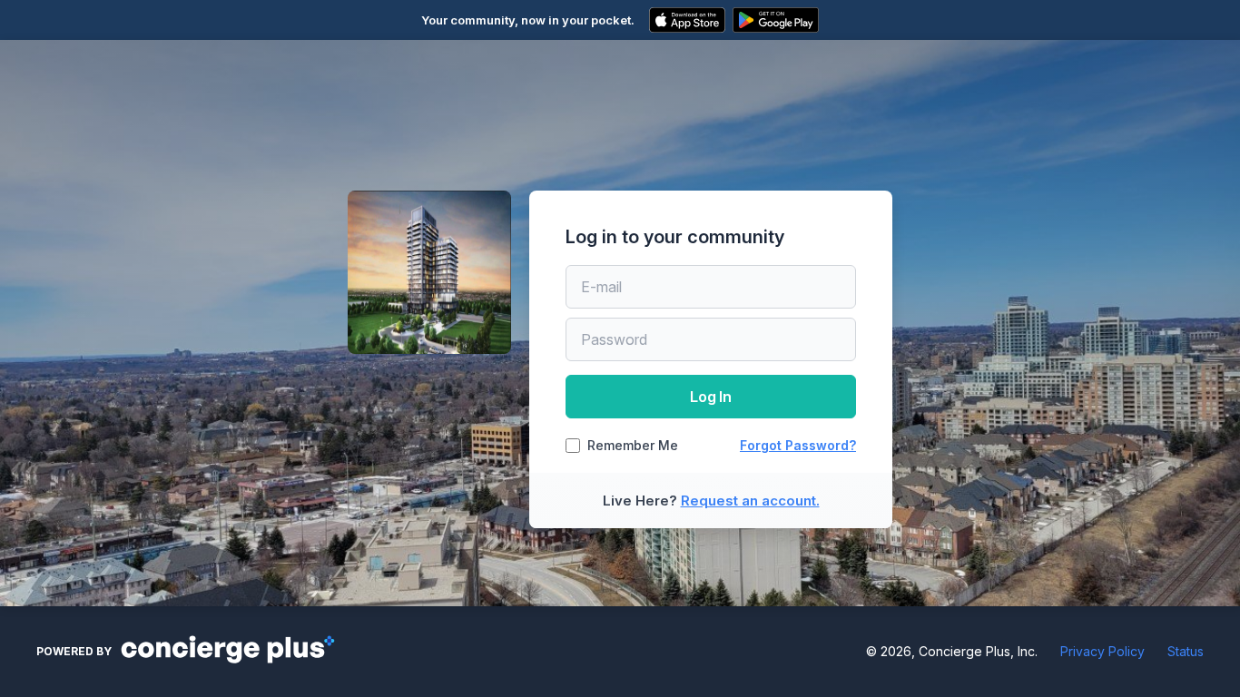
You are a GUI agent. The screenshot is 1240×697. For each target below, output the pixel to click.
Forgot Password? (798, 445)
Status (1185, 651)
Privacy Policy (1102, 651)
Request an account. (750, 500)
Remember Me (632, 445)
